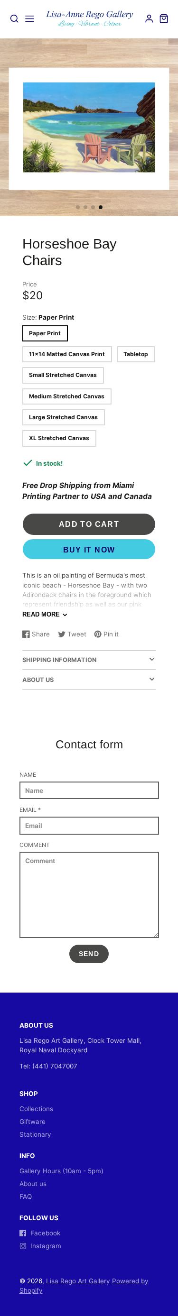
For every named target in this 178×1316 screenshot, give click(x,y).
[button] (78, 207)
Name (27, 774)
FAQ (25, 1196)
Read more (41, 614)
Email (30, 809)
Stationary (35, 1134)
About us (33, 1183)
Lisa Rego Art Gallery (78, 1281)
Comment (34, 844)
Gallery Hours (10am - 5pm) (61, 1171)
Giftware (32, 1121)
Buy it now (89, 550)
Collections (36, 1109)
